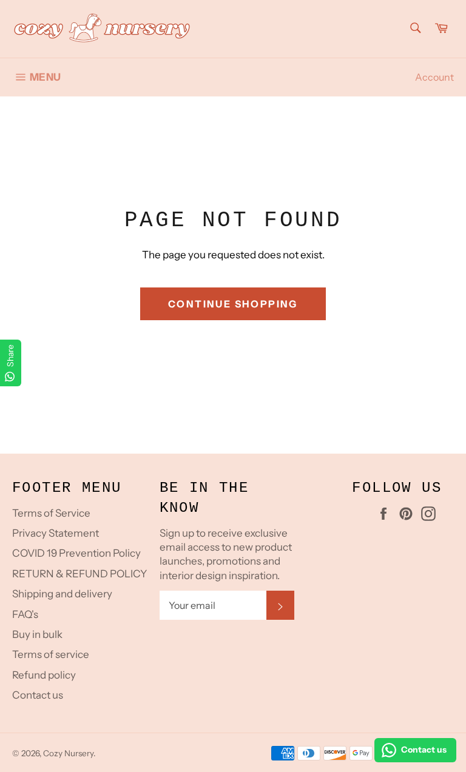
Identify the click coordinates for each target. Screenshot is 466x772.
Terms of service (50, 654)
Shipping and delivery (62, 594)
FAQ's (25, 614)
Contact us (37, 695)
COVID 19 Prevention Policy (76, 553)
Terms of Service (51, 513)
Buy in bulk (37, 634)
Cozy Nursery (68, 753)
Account (434, 77)
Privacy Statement (55, 533)
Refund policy (44, 675)
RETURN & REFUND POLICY (79, 574)
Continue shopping (233, 304)
